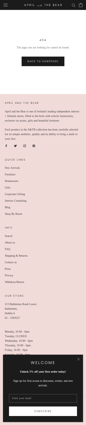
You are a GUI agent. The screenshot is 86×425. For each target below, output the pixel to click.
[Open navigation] (6, 5)
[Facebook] (6, 145)
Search (8, 236)
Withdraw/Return (14, 282)
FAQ (7, 249)
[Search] (73, 5)
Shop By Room (13, 213)
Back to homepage (42, 61)
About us (10, 242)
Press (8, 268)
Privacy (9, 275)
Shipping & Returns (16, 255)
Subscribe (43, 411)
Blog (7, 207)
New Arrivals (12, 167)
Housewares (11, 181)
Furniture (10, 174)
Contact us (11, 262)
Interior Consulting (15, 200)
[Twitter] (15, 145)
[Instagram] (24, 145)
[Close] (78, 359)
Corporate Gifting (15, 194)
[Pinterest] (33, 145)
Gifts (7, 187)
